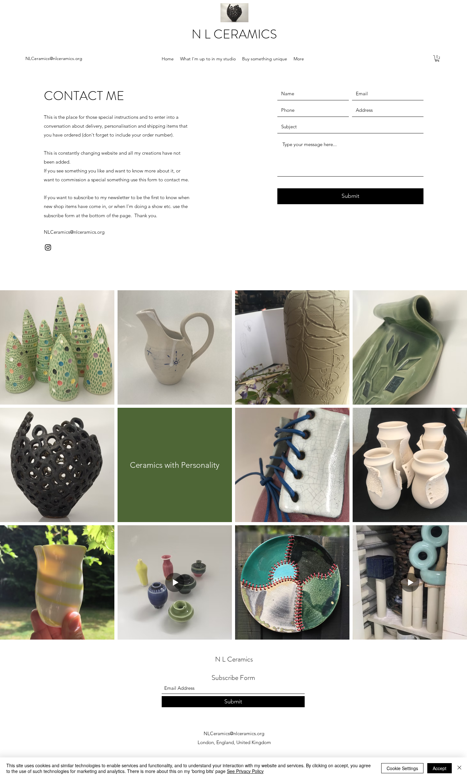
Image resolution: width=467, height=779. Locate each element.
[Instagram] (48, 247)
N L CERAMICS (234, 34)
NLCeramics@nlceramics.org (53, 58)
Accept (439, 768)
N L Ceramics (234, 659)
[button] (437, 58)
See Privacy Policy (245, 771)
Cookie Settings (402, 768)
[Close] (459, 768)
